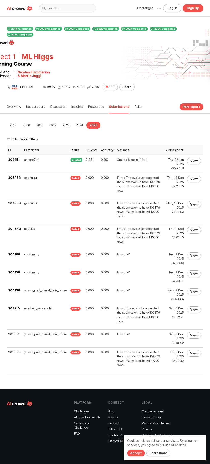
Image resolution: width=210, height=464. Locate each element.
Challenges (145, 8)
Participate (191, 107)
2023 (66, 125)
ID (9, 150)
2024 (79, 125)
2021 (40, 125)
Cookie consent (153, 411)
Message (123, 150)
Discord (113, 441)
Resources (96, 107)
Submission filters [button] (24, 139)
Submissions (119, 107)
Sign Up (193, 8)
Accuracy (107, 150)
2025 (93, 125)
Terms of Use (151, 417)
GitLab (113, 429)
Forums (113, 417)
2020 (26, 125)
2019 (13, 125)
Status (74, 150)
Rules (138, 107)
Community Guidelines (157, 435)
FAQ (77, 433)
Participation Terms (155, 423)
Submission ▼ (174, 150)
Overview (14, 107)
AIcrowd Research (87, 417)
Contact (113, 423)
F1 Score (92, 150)
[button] (159, 8)
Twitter (113, 435)
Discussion (58, 107)
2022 (52, 125)
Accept (136, 453)
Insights (77, 107)
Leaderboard (35, 107)
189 (111, 87)
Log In (172, 8)
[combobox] (67, 8)
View (194, 161)
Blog (111, 411)
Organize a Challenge (81, 425)
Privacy (147, 429)
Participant (31, 150)
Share (126, 87)
